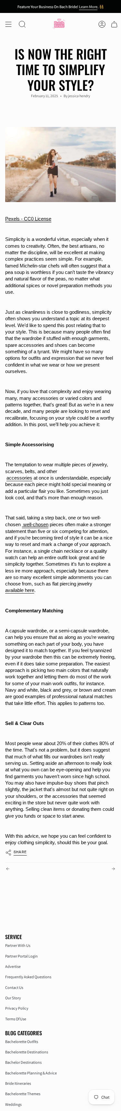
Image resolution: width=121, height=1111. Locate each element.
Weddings (13, 1104)
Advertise (13, 966)
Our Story (13, 998)
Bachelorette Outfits (21, 1041)
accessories (19, 478)
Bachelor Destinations (23, 1062)
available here (19, 590)
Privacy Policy (16, 1008)
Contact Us (14, 987)
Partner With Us (17, 945)
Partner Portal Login (21, 956)
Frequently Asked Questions (28, 977)
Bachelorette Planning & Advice (31, 1073)
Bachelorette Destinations (26, 1052)
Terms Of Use (15, 1019)
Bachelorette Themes (22, 1093)
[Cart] (114, 24)
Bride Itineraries (18, 1083)
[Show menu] (8, 24)
